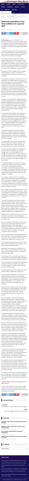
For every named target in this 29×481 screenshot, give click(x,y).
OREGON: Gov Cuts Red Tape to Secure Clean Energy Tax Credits (14, 437)
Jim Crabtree (13, 29)
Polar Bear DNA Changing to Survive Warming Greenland (13, 471)
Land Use (17, 7)
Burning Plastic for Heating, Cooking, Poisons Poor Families (13, 460)
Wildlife (3, 7)
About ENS (7, 9)
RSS (2, 9)
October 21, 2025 (5, 434)
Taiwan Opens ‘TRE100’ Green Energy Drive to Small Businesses (14, 469)
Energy (14, 4)
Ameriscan (6, 418)
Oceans (23, 7)
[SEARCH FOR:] (6, 12)
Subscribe (14, 9)
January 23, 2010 (6, 29)
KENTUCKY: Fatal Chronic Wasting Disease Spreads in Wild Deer (14, 422)
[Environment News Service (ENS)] (14, 2)
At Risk (2, 4)
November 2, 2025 (5, 424)
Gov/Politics (21, 4)
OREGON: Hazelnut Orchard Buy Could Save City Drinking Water (13, 427)
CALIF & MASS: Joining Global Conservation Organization (11, 432)
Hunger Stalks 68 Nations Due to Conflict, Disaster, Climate (13, 463)
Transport (9, 7)
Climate (8, 4)
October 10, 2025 (5, 439)
